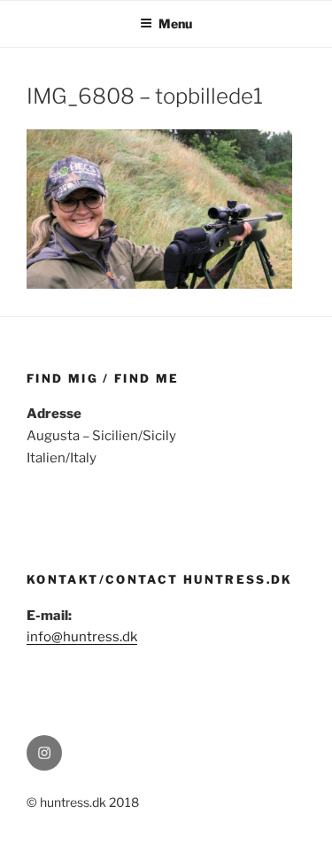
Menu (175, 23)
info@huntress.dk (82, 637)
